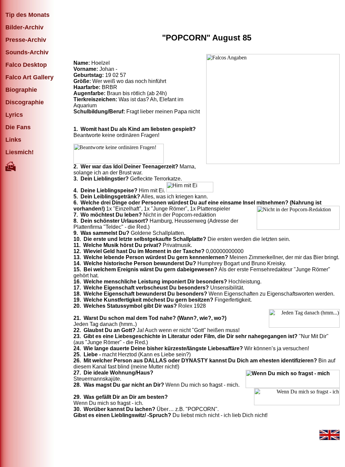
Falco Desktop (26, 64)
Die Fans (18, 127)
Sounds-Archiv (27, 52)
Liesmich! (19, 152)
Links (13, 139)
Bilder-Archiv (24, 27)
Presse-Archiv (25, 39)
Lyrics (14, 114)
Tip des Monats (27, 14)
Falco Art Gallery (29, 77)
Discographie (24, 102)
